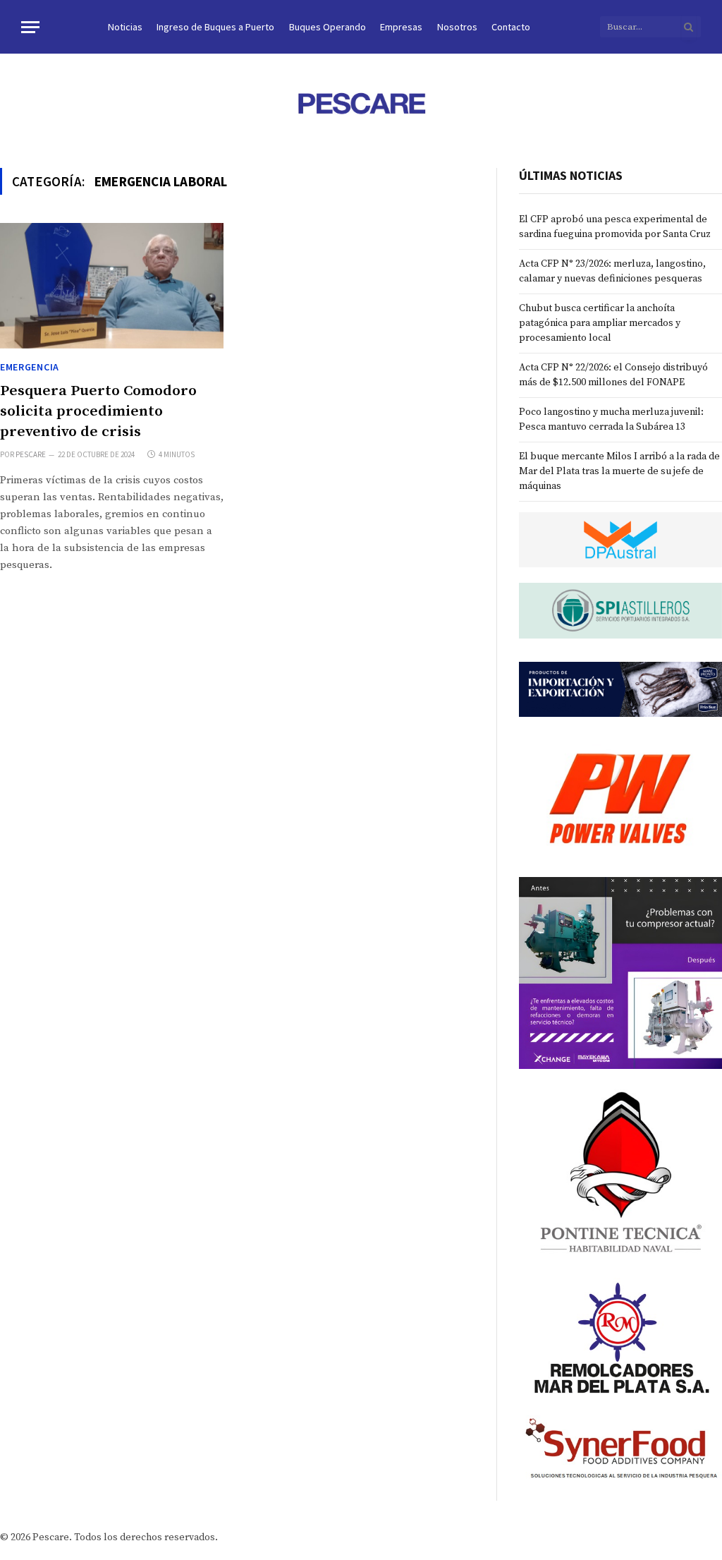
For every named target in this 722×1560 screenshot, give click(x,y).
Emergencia (29, 367)
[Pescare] (361, 103)
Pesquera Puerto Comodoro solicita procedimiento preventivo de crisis (98, 411)
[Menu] (30, 27)
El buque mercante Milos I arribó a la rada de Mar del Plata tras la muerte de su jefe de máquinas (619, 471)
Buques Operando (327, 26)
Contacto (510, 26)
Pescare (31, 454)
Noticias (125, 26)
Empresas (401, 26)
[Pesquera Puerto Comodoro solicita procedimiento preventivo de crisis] (112, 286)
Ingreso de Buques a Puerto (215, 26)
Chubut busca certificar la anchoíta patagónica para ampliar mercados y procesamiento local (599, 323)
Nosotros (457, 26)
